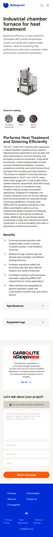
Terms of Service (38, 521)
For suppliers (13, 504)
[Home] (14, 5)
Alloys (21, 124)
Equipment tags (16, 322)
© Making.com (26, 528)
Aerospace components (8, 125)
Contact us (31, 499)
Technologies (32, 493)
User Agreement (23, 521)
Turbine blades (33, 125)
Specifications (15, 306)
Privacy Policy (7, 521)
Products (11, 493)
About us (11, 499)
